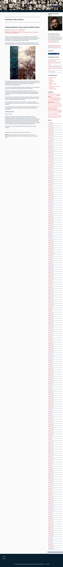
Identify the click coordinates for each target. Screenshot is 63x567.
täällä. (29, 132)
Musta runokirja (51, 107)
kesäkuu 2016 (50, 366)
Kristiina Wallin (16, 32)
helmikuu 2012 (50, 477)
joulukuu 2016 (50, 353)
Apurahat (7, 30)
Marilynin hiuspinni (59, 105)
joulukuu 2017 (50, 328)
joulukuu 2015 (50, 379)
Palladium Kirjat (52, 109)
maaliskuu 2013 (51, 450)
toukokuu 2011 (50, 497)
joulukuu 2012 (50, 456)
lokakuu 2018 (50, 306)
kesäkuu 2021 (50, 238)
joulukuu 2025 (50, 137)
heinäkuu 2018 (50, 313)
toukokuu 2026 (50, 126)
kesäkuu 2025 (50, 148)
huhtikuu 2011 (50, 499)
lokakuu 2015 (50, 383)
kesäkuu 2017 (50, 340)
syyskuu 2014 (50, 411)
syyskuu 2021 (50, 231)
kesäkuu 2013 (50, 443)
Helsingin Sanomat (56, 99)
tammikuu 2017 (51, 351)
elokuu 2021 (50, 233)
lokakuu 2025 (50, 141)
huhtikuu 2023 (50, 195)
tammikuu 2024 (51, 180)
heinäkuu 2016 (50, 364)
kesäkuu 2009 (50, 546)
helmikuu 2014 (50, 426)
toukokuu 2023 (50, 193)
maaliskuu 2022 (51, 218)
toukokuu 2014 (50, 420)
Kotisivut (4, 558)
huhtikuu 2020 (50, 268)
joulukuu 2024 (50, 161)
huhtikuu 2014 (50, 422)
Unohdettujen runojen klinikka (54, 86)
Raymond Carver (56, 110)
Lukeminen (51, 80)
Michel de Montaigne (51, 106)
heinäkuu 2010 (50, 518)
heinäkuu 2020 (50, 261)
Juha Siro (7, 29)
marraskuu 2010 (51, 510)
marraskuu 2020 (51, 253)
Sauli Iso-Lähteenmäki (34, 32)
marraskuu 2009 (51, 535)
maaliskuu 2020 (51, 270)
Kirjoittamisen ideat (52, 77)
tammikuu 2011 (51, 505)
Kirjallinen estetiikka (52, 88)
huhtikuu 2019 (50, 293)
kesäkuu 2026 (50, 124)
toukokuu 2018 (50, 317)
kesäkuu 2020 (50, 263)
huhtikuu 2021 (50, 242)
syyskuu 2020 (50, 257)
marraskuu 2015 (51, 381)
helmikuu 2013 (50, 452)
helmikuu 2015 (50, 400)
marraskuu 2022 (51, 203)
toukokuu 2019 (50, 291)
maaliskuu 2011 (51, 501)
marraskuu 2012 (51, 458)
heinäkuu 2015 (50, 390)
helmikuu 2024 (50, 178)
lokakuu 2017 (50, 332)
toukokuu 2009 (50, 548)
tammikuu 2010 (51, 531)
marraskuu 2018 (51, 304)
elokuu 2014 (50, 413)
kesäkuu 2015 (50, 392)
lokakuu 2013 (50, 435)
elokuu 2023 (50, 186)
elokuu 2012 (50, 465)
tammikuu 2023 (51, 199)
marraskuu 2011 (51, 484)
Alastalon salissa (50, 95)
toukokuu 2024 (50, 173)
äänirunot (59, 47)
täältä (6, 137)
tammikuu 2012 (51, 480)
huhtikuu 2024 (50, 176)
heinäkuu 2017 (50, 338)
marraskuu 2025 (51, 139)
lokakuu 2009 (50, 537)
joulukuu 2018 (50, 302)
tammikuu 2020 (51, 274)
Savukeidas (49, 113)
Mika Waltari (56, 106)
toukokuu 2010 (50, 522)
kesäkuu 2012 (50, 469)
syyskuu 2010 (50, 514)
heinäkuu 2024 (50, 171)
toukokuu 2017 (50, 343)
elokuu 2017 (50, 336)
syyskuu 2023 (50, 184)
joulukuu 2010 (50, 507)
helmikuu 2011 (50, 503)
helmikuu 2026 (50, 133)
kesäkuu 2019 (50, 289)
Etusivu (3, 556)
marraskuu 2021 (51, 227)
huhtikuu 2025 (50, 152)
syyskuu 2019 (50, 283)
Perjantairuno (51, 81)
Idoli (51, 101)
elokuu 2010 (50, 516)
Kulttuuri (50, 82)
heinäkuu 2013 (50, 441)
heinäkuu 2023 (50, 188)
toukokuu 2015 (50, 394)
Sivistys (50, 85)
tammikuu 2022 (51, 223)
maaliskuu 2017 (51, 347)
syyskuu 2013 (50, 437)
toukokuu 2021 (50, 240)
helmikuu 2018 (50, 323)
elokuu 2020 (50, 259)
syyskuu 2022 (50, 208)
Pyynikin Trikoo (50, 110)
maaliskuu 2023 (51, 197)
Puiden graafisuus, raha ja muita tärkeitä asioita (22, 27)
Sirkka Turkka (53, 113)
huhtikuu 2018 (50, 319)
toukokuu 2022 (50, 214)
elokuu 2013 (50, 439)
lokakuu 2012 (50, 460)
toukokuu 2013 (50, 445)
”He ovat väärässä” (51, 71)
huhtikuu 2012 (50, 473)
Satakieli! (60, 111)
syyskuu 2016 (50, 360)
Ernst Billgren (50, 99)
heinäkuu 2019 (50, 287)
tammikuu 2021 (51, 248)
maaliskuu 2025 (51, 154)
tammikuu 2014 (51, 428)
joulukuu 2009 (50, 533)
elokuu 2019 (50, 285)
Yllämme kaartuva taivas (56, 117)
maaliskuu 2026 (51, 131)
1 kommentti (22, 29)
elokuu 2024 (50, 169)
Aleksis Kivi (54, 95)
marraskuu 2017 (51, 330)
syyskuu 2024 (50, 167)
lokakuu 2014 (50, 409)
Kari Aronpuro (56, 102)
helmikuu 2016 (50, 375)
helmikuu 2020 (50, 272)
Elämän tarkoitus (54, 98)
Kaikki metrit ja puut (9, 32)
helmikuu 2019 (50, 298)
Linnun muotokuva (53, 105)
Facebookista (50, 42)
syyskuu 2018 (50, 308)
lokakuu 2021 (50, 229)
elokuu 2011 (50, 490)
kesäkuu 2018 (50, 315)
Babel (49, 97)
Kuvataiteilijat (19, 30)
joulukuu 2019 (50, 276)
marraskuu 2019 (51, 278)
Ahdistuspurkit (57, 46)
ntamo (56, 107)
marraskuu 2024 (51, 163)
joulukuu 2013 (50, 430)
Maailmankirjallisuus (52, 83)
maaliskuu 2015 (51, 398)
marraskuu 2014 (51, 407)
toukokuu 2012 (50, 471)
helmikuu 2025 (50, 156)
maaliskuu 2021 (51, 244)
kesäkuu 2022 (50, 212)
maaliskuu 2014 (51, 424)
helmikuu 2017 (50, 349)
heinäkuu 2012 (50, 467)
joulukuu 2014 (50, 405)
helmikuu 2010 (50, 529)
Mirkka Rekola (60, 106)
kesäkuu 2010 (50, 520)
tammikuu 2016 (51, 377)
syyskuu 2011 (50, 488)
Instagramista (56, 42)
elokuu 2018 (50, 310)
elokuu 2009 (50, 542)
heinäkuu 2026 (50, 122)
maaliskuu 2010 (51, 527)
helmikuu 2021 (50, 246)
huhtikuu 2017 (50, 345)
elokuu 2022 (50, 210)
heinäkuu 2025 (50, 146)
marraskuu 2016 (51, 355)
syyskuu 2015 (50, 385)
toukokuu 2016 (50, 368)
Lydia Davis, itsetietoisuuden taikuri (54, 66)
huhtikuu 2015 (50, 396)
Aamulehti (50, 94)
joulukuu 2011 (50, 482)
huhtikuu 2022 (50, 216)
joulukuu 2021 (50, 225)
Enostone (60, 98)
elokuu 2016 (50, 362)
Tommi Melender (55, 114)
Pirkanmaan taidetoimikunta (24, 32)
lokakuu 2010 (50, 512)
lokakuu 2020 (50, 255)
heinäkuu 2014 (50, 415)
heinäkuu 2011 (50, 492)
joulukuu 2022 (50, 201)
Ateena (58, 95)
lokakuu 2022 (50, 206)
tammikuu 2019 (51, 300)
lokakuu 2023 (50, 182)
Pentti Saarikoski (59, 109)
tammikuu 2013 (51, 454)
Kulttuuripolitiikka (13, 30)
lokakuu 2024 (50, 165)
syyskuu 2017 (50, 334)
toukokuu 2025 (50, 150)
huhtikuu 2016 (50, 370)
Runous (23, 30)
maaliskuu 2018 (51, 321)
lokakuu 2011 (50, 486)
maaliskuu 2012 (51, 475)
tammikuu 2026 (51, 135)
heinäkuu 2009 (50, 544)
